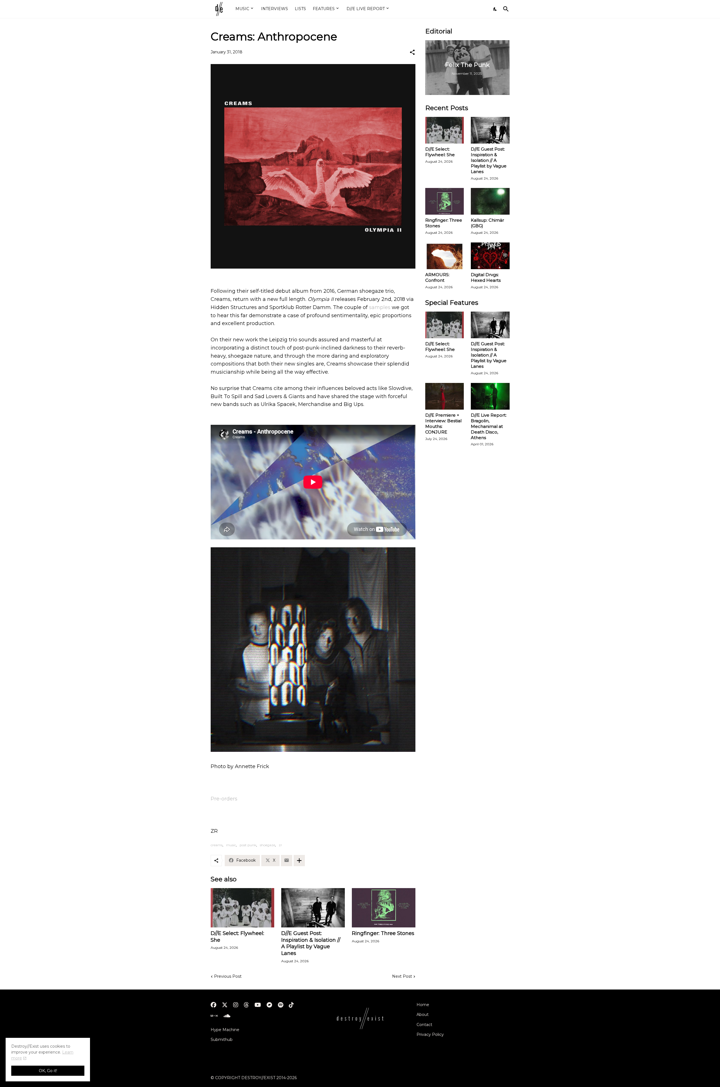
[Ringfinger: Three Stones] (383, 907)
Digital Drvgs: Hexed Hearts (486, 277)
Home (423, 1004)
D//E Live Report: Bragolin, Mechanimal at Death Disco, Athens (489, 426)
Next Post (402, 976)
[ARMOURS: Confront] (444, 255)
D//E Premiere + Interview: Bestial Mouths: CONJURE (443, 423)
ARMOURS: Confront (437, 277)
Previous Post (228, 976)
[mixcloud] (214, 1016)
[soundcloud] (226, 1016)
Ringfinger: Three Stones (383, 933)
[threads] (246, 1005)
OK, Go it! (48, 1070)
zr (280, 845)
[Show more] (299, 860)
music (231, 845)
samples (379, 307)
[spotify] (280, 1005)
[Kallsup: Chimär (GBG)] (490, 201)
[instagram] (235, 1005)
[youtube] (258, 1005)
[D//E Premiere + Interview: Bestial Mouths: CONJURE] (444, 396)
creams (216, 845)
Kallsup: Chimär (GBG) (487, 222)
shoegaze (267, 845)
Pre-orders (224, 799)
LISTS (300, 8)
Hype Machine (225, 1029)
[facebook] (213, 1005)
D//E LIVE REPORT (365, 8)
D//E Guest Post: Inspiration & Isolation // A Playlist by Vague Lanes (310, 943)
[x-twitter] (225, 1005)
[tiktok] (291, 1005)
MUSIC (242, 8)
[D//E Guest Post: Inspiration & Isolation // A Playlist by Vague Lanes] (313, 907)
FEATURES (324, 8)
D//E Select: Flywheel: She (237, 936)
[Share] (412, 52)
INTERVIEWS (274, 8)
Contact (424, 1024)
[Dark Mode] (495, 9)
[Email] (286, 860)
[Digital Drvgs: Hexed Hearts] (490, 255)
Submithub (222, 1039)
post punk (248, 845)
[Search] (505, 9)
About (423, 1014)
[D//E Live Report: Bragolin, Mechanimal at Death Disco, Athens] (490, 396)
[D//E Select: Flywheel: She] (242, 907)
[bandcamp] (269, 1005)
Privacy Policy (430, 1034)
